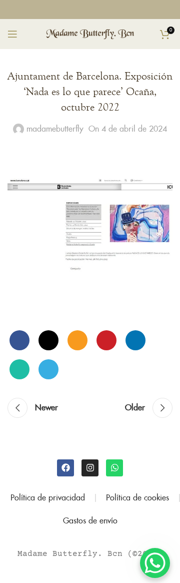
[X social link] (48, 340)
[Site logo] (90, 33)
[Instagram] (90, 467)
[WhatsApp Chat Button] (155, 563)
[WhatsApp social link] (101, 9)
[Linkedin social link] (136, 340)
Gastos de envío (90, 520)
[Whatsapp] (114, 467)
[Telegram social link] (48, 369)
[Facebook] (65, 467)
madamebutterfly (55, 129)
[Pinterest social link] (106, 340)
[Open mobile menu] (12, 34)
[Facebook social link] (79, 9)
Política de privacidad (47, 497)
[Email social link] (78, 340)
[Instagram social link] (89, 9)
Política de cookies (137, 497)
